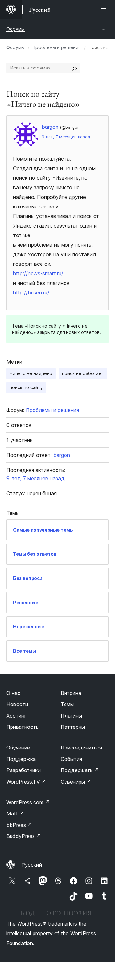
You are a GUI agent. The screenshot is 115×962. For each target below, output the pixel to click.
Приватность (22, 727)
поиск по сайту (26, 387)
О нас (13, 693)
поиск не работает (83, 373)
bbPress (19, 825)
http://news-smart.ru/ (38, 273)
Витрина (71, 693)
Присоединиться (81, 747)
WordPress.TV (26, 781)
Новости (17, 704)
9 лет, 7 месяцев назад (66, 136)
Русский (31, 865)
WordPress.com (28, 802)
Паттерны (73, 727)
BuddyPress (23, 836)
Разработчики (23, 770)
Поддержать (80, 770)
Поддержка (21, 759)
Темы (67, 704)
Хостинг (16, 715)
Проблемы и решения (57, 47)
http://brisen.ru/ (31, 292)
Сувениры (76, 781)
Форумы (15, 29)
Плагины (71, 715)
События (71, 759)
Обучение (18, 747)
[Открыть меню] (105, 9)
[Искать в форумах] (74, 68)
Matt (15, 813)
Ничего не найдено (31, 373)
